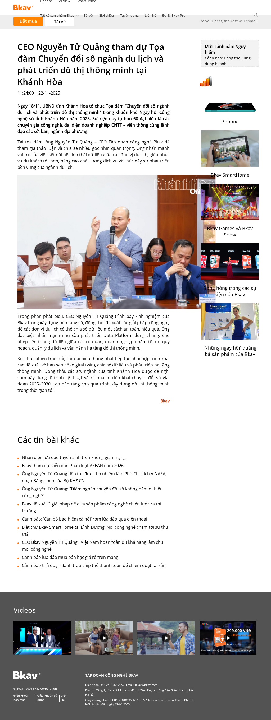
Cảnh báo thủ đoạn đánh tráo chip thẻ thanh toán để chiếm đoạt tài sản (94, 565)
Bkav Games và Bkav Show (230, 231)
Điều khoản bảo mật (21, 698)
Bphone (230, 121)
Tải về (88, 15)
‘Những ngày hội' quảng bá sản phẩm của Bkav (230, 351)
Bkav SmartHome (230, 175)
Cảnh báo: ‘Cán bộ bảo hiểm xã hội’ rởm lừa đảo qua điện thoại (84, 519)
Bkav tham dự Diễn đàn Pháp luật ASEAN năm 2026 (73, 465)
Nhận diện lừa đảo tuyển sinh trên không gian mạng (74, 457)
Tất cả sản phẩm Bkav (57, 15)
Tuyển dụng (129, 15)
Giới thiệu (106, 15)
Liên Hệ (64, 698)
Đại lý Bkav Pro (174, 15)
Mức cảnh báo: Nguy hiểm (225, 49)
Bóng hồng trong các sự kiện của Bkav (229, 291)
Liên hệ (150, 15)
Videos (24, 610)
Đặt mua (28, 21)
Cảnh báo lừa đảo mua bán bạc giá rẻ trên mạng (70, 557)
